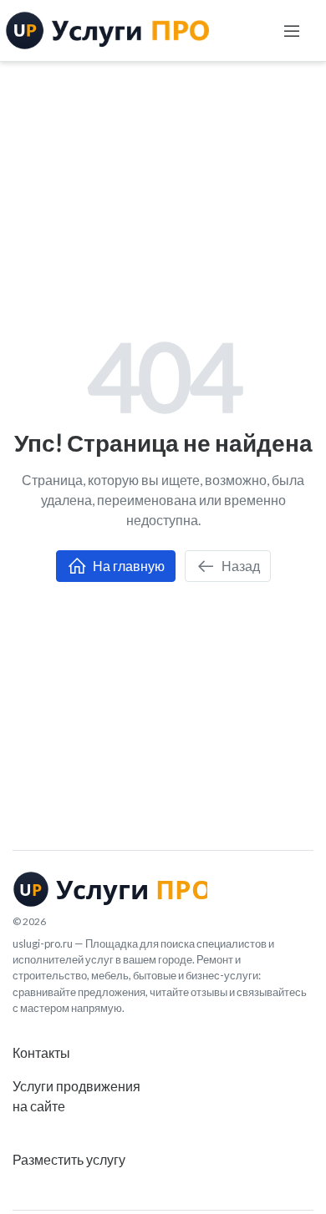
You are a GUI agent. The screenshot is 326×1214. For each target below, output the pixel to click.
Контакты (41, 1052)
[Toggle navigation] (292, 31)
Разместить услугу (69, 1159)
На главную (127, 566)
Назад (239, 566)
